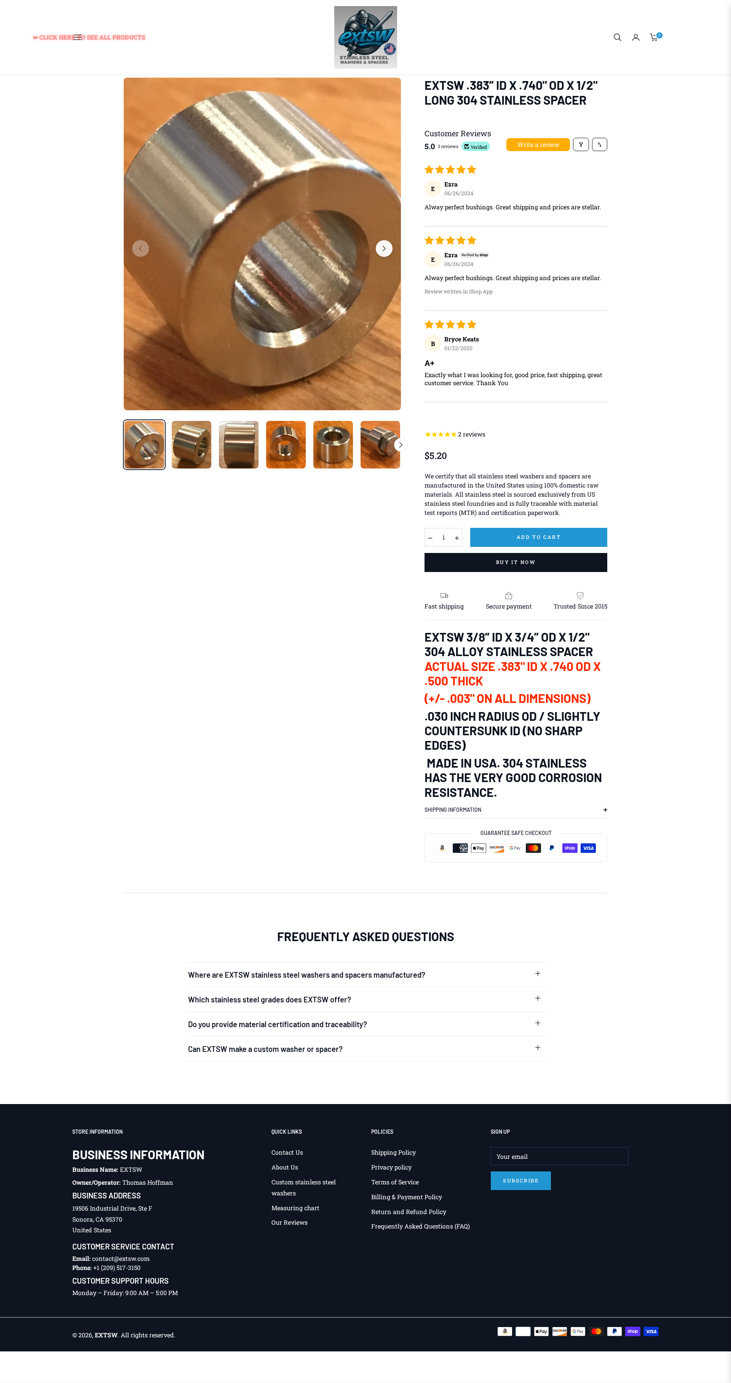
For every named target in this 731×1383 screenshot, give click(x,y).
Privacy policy (391, 1167)
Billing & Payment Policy (406, 1197)
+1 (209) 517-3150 (116, 1267)
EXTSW (106, 1335)
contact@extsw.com (121, 1258)
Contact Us (287, 1152)
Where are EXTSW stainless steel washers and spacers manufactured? (306, 974)
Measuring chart (295, 1208)
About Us (284, 1167)
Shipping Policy (393, 1152)
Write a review (538, 144)
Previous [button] (140, 248)
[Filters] (581, 144)
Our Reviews (289, 1222)
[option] (262, 244)
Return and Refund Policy (408, 1212)
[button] (617, 37)
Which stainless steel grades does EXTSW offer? (269, 999)
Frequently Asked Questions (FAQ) (420, 1226)
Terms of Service (395, 1182)
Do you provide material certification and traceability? (277, 1024)
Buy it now (516, 562)
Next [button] (384, 248)
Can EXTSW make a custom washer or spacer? (265, 1048)
